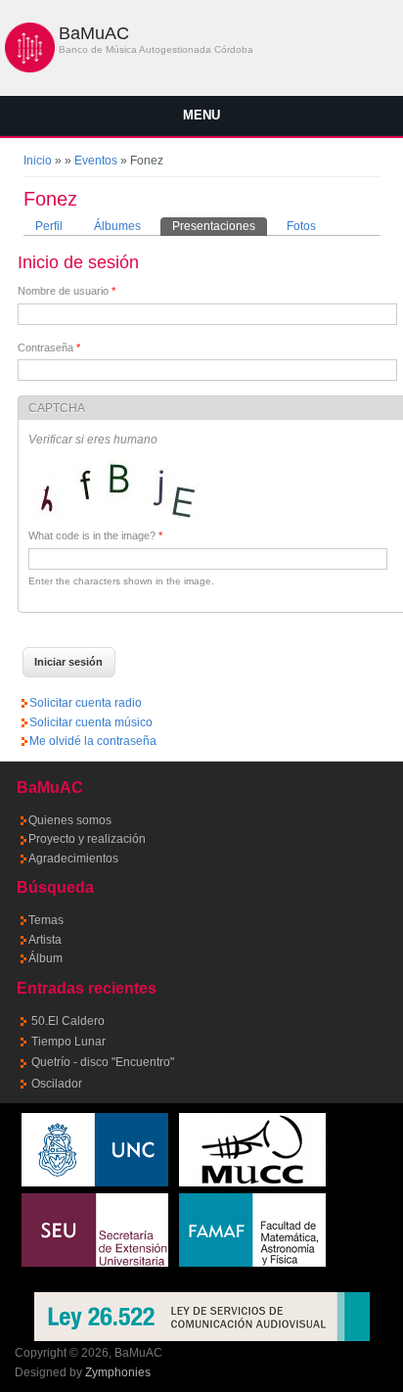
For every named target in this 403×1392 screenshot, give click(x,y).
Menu (201, 115)
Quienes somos (70, 820)
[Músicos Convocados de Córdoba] (252, 1182)
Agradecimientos (73, 858)
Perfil (49, 226)
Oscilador (56, 1083)
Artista (45, 940)
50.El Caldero (68, 1021)
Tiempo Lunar (68, 1041)
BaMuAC (94, 33)
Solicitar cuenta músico (91, 722)
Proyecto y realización (87, 839)
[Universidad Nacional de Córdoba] (95, 1182)
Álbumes (117, 226)
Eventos (95, 160)
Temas (46, 920)
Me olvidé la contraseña (93, 741)
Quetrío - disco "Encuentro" (102, 1062)
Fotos (301, 226)
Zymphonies (118, 1372)
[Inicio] (30, 68)
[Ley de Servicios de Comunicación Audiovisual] (202, 1316)
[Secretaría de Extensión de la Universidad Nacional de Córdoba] (95, 1263)
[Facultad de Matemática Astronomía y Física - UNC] (252, 1263)
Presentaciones (219, 226)
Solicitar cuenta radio (85, 703)
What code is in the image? (95, 535)
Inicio (37, 160)
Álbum (45, 958)
